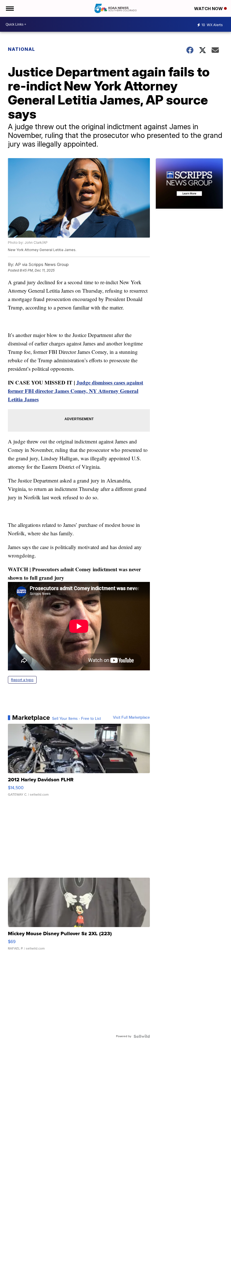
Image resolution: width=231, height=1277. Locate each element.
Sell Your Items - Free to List (76, 719)
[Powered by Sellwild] (142, 1036)
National (21, 49)
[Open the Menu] (9, 8)
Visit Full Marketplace (131, 718)
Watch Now (209, 8)
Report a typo (22, 680)
